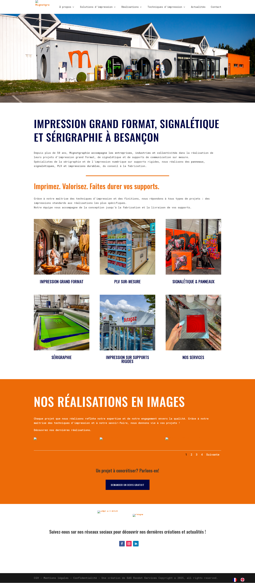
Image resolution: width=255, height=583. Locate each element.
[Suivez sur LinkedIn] (136, 543)
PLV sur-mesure (127, 281)
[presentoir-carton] (127, 437)
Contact (216, 7)
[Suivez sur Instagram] (129, 543)
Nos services (193, 357)
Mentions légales (56, 578)
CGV (36, 578)
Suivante (212, 454)
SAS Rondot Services (142, 578)
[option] (243, 580)
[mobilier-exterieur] (193, 437)
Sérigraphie (62, 357)
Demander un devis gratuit (127, 485)
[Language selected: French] (240, 579)
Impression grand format (61, 281)
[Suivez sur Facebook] (122, 543)
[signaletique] (61, 437)
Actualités (198, 7)
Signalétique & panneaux (193, 281)
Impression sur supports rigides (127, 359)
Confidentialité (85, 578)
